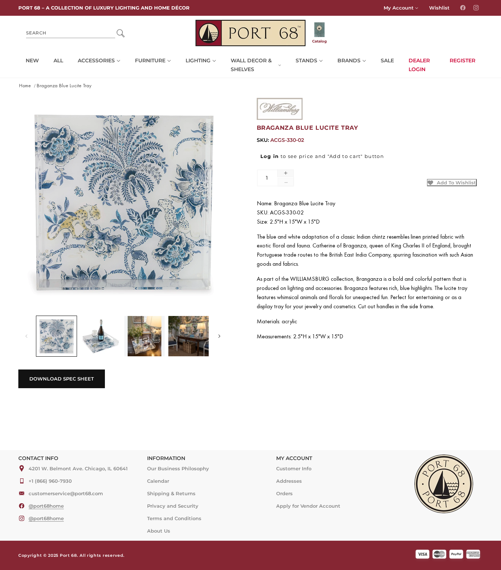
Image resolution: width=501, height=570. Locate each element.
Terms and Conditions (174, 518)
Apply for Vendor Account (308, 506)
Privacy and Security (172, 506)
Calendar (158, 481)
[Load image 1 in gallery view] (56, 336)
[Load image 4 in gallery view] (188, 336)
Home (25, 86)
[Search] (120, 32)
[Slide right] (219, 336)
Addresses (289, 481)
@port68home (46, 506)
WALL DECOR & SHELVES (251, 65)
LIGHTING (198, 60)
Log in (269, 156)
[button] (99, 61)
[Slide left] (26, 336)
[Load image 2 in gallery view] (100, 336)
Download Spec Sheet (61, 379)
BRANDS (349, 60)
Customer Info (293, 468)
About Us (158, 531)
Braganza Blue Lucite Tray (64, 86)
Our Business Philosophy (178, 468)
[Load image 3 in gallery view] (144, 336)
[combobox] (70, 33)
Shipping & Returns (171, 493)
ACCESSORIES (96, 60)
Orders (284, 493)
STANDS (306, 60)
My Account (399, 8)
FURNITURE (150, 60)
